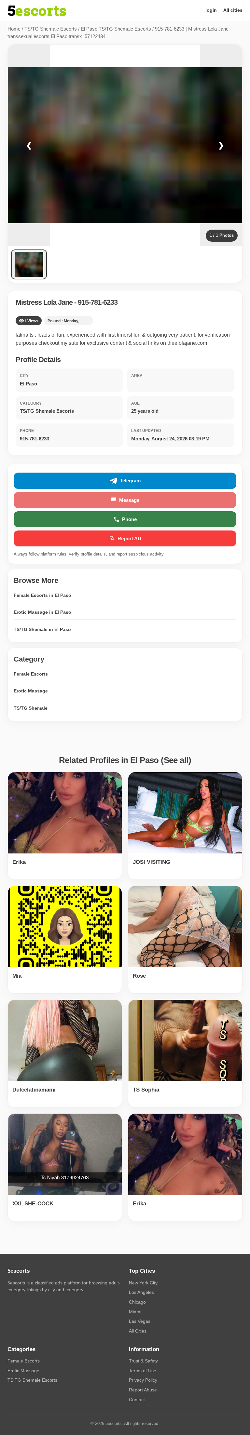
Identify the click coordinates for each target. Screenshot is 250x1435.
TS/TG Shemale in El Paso (42, 629)
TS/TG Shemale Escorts (50, 29)
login (211, 10)
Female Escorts (31, 674)
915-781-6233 (98, 302)
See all (176, 760)
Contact (137, 1399)
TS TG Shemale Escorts (32, 1380)
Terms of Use (142, 1370)
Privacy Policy (143, 1380)
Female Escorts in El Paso (42, 595)
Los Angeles (141, 1292)
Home (14, 29)
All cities (233, 10)
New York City (143, 1282)
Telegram (130, 480)
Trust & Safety (143, 1360)
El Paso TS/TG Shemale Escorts (116, 29)
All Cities (137, 1331)
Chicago (137, 1302)
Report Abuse (143, 1389)
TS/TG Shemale (31, 708)
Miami (135, 1311)
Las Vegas (139, 1321)
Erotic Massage (31, 690)
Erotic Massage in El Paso (42, 612)
